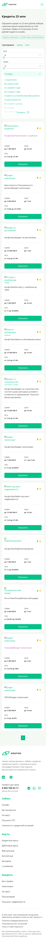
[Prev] (18, 737)
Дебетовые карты (10, 845)
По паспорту (9, 108)
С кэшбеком (7, 866)
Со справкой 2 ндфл (12, 88)
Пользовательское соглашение (14, 924)
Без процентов (9, 810)
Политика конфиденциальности (15, 921)
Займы (6, 798)
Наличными (7, 886)
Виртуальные (8, 851)
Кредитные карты (10, 840)
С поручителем (10, 80)
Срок (27, 45)
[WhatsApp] (34, 788)
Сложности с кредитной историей (17, 825)
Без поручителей (11, 84)
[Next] (27, 737)
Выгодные (6, 861)
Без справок (7, 881)
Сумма (20, 45)
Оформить (23, 164)
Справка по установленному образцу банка (22, 96)
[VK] (3, 777)
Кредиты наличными (10, 37)
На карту (6, 815)
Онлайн (5, 805)
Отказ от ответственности (12, 927)
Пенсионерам (8, 896)
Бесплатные (7, 856)
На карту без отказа (12, 116)
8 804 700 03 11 (10, 788)
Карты (6, 834)
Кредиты (7, 874)
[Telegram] (28, 788)
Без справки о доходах (13, 104)
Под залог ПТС (8, 820)
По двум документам (12, 100)
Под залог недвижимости (13, 902)
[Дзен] (11, 777)
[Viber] (39, 788)
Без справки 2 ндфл (12, 92)
